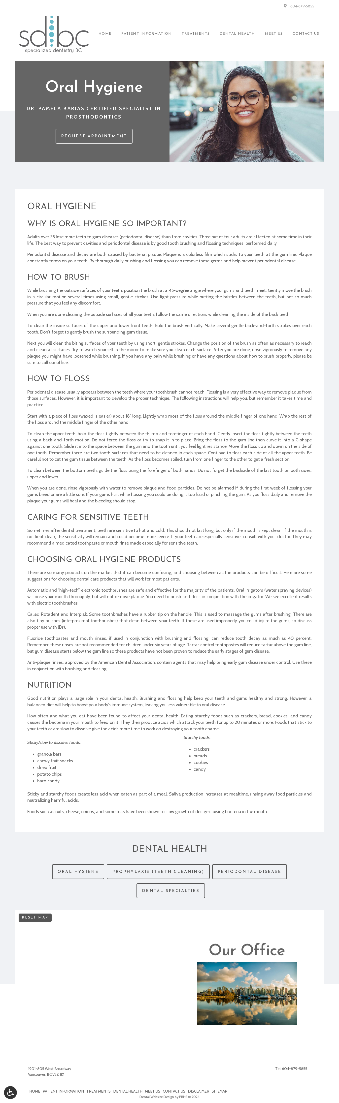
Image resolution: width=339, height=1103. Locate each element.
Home (105, 34)
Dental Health (237, 34)
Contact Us (306, 34)
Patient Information (146, 34)
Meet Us (274, 34)
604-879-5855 (302, 6)
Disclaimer (198, 1091)
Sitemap (219, 1091)
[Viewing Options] (10, 1092)
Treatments (196, 34)
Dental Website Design (156, 1097)
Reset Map (35, 917)
